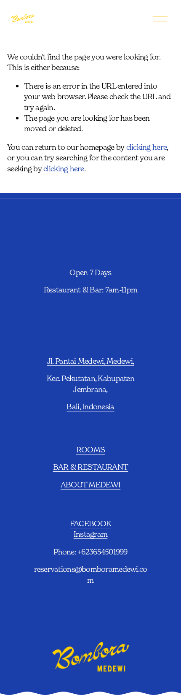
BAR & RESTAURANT (90, 466)
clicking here (146, 146)
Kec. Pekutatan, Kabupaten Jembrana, (90, 383)
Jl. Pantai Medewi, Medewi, (90, 360)
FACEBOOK (90, 523)
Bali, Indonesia (90, 406)
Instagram (90, 533)
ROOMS (90, 449)
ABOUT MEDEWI (90, 484)
